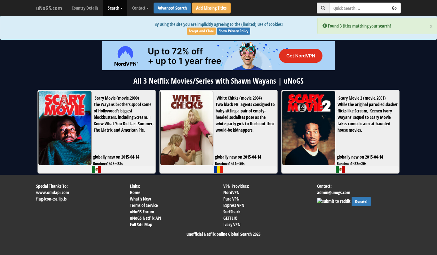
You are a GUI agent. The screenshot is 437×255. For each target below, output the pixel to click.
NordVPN (231, 192)
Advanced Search (172, 8)
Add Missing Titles (211, 8)
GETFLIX (230, 218)
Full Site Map (141, 224)
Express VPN (233, 205)
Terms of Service (144, 205)
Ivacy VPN (232, 224)
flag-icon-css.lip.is (51, 199)
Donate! (361, 201)
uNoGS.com (49, 8)
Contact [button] (139, 8)
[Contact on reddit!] (334, 200)
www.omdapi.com (52, 192)
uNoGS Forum (142, 212)
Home (135, 192)
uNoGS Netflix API (145, 218)
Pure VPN (231, 199)
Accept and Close (201, 31)
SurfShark (232, 212)
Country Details (85, 8)
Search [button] (113, 8)
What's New (140, 199)
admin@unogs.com (333, 192)
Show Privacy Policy (233, 31)
